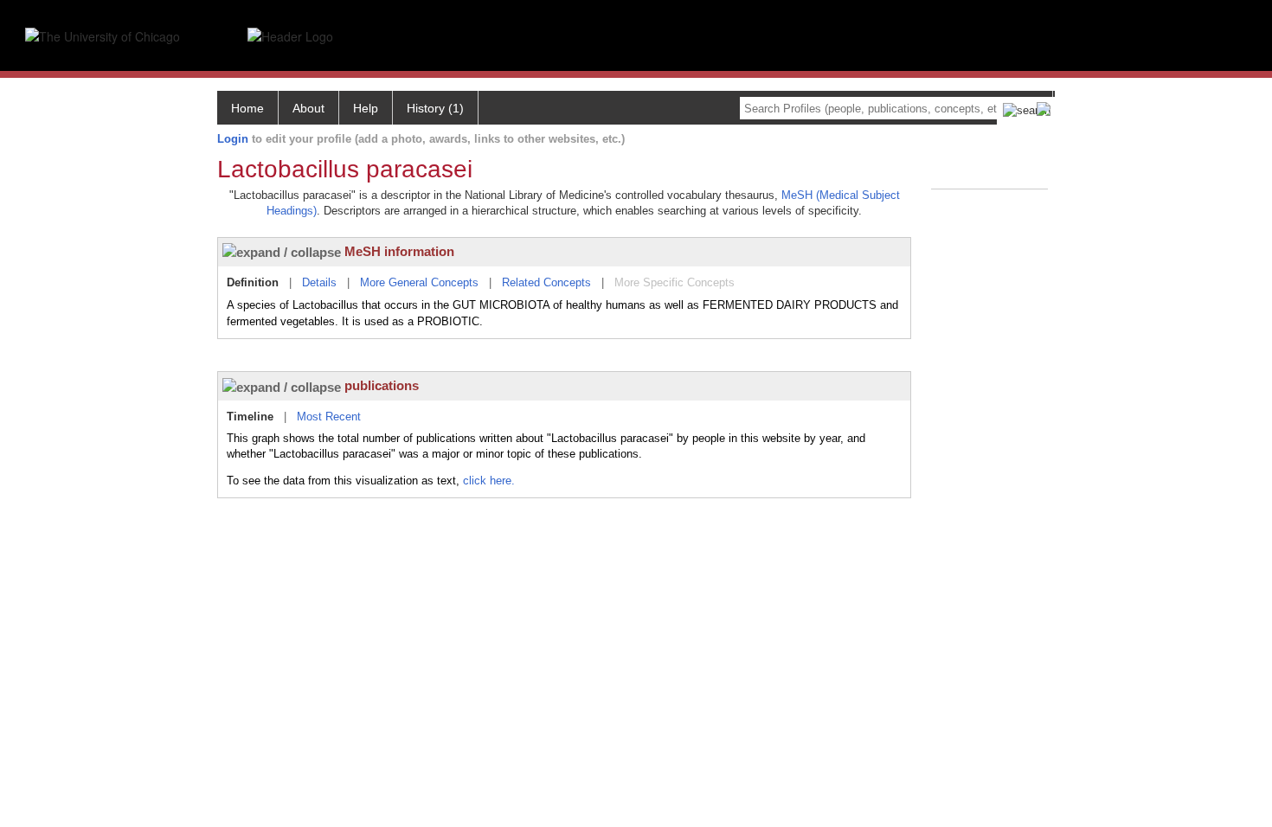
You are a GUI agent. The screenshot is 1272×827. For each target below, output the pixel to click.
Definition (253, 282)
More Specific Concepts (674, 282)
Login (232, 138)
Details (319, 282)
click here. (489, 480)
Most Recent (329, 416)
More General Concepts (419, 282)
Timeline (250, 416)
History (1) (435, 108)
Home (247, 108)
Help (365, 108)
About (308, 108)
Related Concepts (546, 282)
